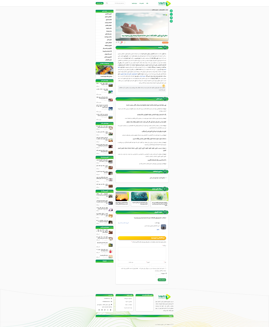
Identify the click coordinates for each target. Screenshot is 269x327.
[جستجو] (107, 3)
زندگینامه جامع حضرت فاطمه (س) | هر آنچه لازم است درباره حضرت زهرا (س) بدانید (159, 204)
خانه (167, 10)
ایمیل (148, 262)
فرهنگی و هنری (109, 42)
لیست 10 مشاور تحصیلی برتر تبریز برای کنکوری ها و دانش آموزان (102, 215)
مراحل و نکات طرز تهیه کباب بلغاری (102, 185)
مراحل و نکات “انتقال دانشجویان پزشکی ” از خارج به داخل (102, 161)
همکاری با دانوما (129, 301)
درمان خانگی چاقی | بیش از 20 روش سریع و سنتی (102, 250)
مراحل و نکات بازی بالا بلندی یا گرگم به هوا (102, 172)
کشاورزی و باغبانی (108, 57)
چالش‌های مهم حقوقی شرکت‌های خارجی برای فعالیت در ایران (102, 195)
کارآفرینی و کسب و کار (107, 48)
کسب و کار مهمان (108, 54)
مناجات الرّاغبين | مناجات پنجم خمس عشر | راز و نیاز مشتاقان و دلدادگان (120, 203)
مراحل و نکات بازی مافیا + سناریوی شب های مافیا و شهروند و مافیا (102, 231)
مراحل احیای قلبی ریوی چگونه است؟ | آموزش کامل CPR (102, 98)
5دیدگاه (98, 129)
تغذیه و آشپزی (109, 20)
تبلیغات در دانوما (128, 304)
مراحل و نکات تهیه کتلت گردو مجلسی (102, 166)
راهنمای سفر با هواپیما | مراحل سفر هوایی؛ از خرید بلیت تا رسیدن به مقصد (102, 106)
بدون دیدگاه (98, 94)
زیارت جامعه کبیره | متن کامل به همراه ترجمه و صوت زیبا (140, 203)
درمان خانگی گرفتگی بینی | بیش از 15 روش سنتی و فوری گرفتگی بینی (102, 178)
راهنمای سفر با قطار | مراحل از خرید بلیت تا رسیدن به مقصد (102, 115)
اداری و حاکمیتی (108, 14)
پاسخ (158, 229)
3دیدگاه (98, 147)
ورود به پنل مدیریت (128, 308)
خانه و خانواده (109, 28)
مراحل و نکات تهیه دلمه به (106, 76)
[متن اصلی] (171, 14)
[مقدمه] (171, 11)
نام (165, 262)
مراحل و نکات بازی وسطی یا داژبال (102, 132)
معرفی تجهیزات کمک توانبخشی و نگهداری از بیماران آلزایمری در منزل (102, 202)
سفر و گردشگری (108, 34)
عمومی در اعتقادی (155, 10)
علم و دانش (109, 40)
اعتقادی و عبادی (162, 10)
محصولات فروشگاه (128, 298)
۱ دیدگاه (98, 86)
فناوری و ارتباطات (108, 45)
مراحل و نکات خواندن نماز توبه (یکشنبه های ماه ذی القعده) (102, 145)
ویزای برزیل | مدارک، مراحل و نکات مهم (102, 90)
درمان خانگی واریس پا (104, 255)
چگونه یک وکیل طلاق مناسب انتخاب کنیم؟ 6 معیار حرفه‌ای (102, 208)
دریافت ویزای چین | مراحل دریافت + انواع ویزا (102, 84)
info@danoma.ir (106, 301)
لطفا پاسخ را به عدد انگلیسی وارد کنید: (129, 268)
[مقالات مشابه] (171, 21)
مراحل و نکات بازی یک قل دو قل (102, 242)
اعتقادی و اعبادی (108, 17)
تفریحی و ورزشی (108, 22)
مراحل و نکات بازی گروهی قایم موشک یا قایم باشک (102, 151)
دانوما (168, 324)
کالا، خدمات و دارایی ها (107, 51)
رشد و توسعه (109, 31)
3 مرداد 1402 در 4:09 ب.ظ (123, 223)
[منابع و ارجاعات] (171, 17)
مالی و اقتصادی (108, 60)
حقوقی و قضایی (108, 25)
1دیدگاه (97, 135)
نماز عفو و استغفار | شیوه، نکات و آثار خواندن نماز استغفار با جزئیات (102, 139)
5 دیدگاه (98, 240)
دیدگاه (164, 245)
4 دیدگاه (98, 252)
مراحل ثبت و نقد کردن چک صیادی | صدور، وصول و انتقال (102, 127)
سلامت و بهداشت (108, 37)
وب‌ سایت (131, 262)
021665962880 (107, 298)
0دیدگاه (97, 181)
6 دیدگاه (98, 234)
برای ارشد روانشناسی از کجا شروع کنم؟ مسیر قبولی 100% (102, 221)
